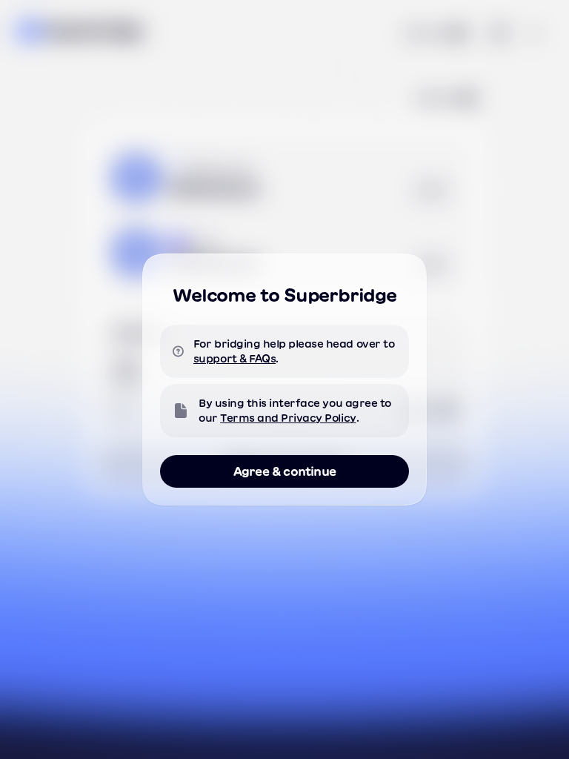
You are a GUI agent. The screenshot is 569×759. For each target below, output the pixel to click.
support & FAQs (234, 359)
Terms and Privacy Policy (288, 418)
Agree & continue (284, 471)
